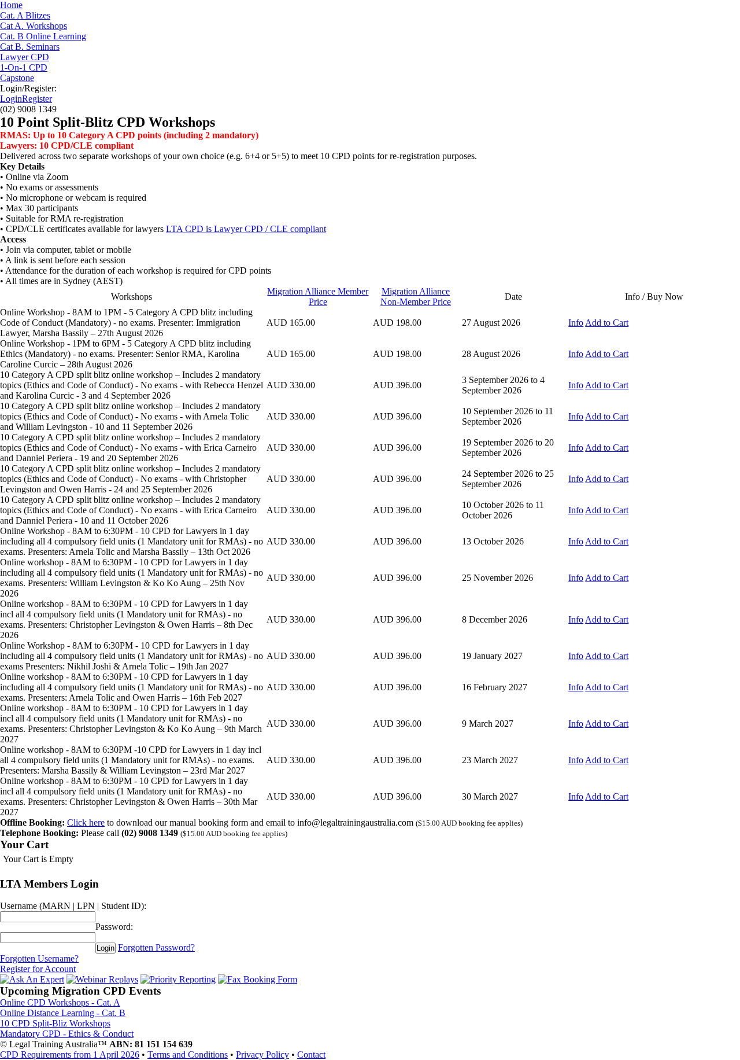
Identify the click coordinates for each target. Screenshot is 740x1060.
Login (11, 99)
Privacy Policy (262, 1054)
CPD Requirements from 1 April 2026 (69, 1054)
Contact (311, 1054)
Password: (114, 927)
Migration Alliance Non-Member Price (415, 296)
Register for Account (38, 969)
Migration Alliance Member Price (317, 296)
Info (575, 322)
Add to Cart (606, 322)
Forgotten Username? (39, 958)
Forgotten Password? (156, 947)
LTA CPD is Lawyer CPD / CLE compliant (246, 229)
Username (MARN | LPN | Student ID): (73, 906)
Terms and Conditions (187, 1054)
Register (37, 99)
